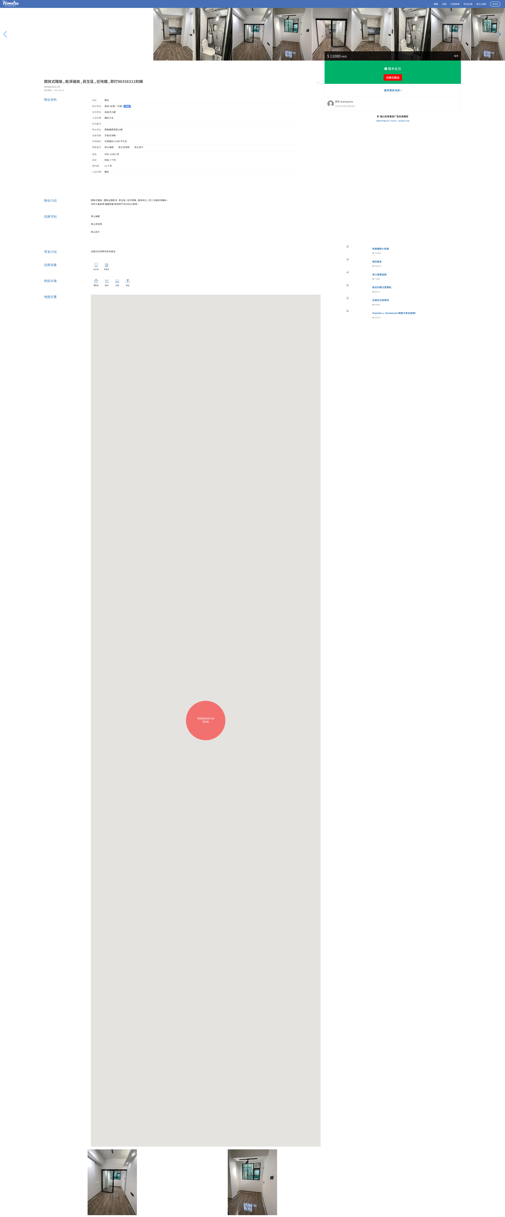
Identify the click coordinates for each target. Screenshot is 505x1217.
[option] (252, 34)
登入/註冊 (481, 4)
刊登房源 (455, 4)
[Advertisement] (92, 66)
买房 (444, 4)
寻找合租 (467, 4)
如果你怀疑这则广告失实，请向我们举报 (392, 120)
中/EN (495, 4)
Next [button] (500, 34)
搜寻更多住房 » (393, 90)
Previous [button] (6, 34)
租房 (436, 4)
